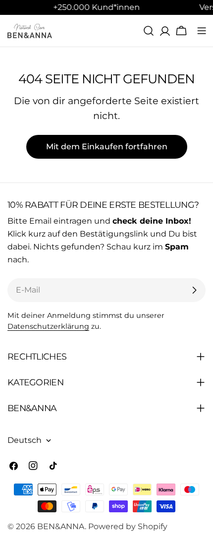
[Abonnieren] (194, 290)
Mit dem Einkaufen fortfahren (106, 146)
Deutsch (24, 440)
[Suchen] (149, 31)
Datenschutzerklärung (48, 326)
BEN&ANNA (61, 526)
